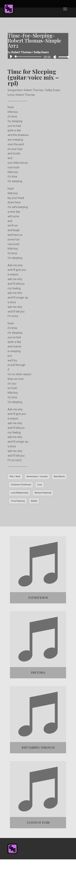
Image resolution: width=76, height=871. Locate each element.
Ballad (34, 501)
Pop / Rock (15, 476)
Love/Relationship (19, 493)
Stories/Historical (42, 493)
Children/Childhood (21, 484)
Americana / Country (37, 476)
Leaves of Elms (38, 822)
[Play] (11, 56)
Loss (39, 484)
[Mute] (55, 57)
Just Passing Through (38, 747)
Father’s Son (38, 598)
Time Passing (18, 501)
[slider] (62, 57)
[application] (38, 57)
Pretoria (38, 672)
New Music (59, 476)
